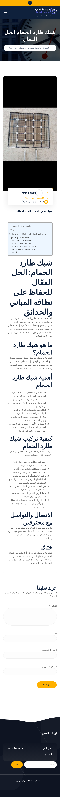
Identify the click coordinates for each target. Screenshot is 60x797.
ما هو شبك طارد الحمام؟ (23, 240)
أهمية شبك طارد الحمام (23, 243)
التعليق (53, 605)
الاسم (54, 633)
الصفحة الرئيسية (42, 47)
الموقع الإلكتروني (49, 666)
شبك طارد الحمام (29, 201)
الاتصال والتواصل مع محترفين (25, 249)
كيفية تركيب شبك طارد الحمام (25, 246)
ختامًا (16, 252)
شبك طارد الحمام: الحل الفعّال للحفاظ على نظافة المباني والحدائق (28, 236)
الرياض (41, 201)
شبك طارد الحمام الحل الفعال (21, 47)
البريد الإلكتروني (49, 650)
